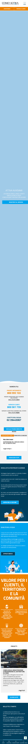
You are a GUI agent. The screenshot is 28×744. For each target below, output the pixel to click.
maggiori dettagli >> (7, 448)
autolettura (9, 742)
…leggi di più (21, 690)
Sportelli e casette (15, 742)
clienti (3, 742)
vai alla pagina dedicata (14, 429)
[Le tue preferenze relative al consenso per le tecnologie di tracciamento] (25, 737)
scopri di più (14, 697)
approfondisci (8, 554)
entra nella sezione (9, 502)
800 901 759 (14, 407)
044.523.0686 (14, 412)
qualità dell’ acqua (23, 742)
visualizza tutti (14, 458)
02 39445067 (14, 420)
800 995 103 (14, 393)
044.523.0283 (14, 399)
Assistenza (7, 9)
